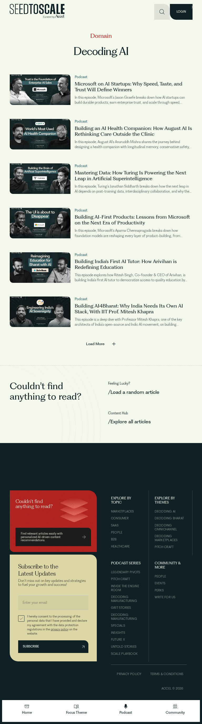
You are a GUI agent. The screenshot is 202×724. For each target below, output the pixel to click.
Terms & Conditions (167, 674)
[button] (76, 709)
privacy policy (59, 629)
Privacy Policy (129, 674)
